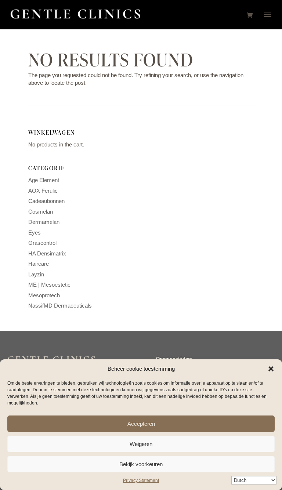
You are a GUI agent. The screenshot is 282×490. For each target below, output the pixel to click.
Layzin (36, 274)
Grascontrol (42, 243)
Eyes (34, 232)
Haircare (38, 264)
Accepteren (141, 424)
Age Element (43, 180)
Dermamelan (43, 222)
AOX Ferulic (43, 191)
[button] (271, 369)
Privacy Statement (141, 480)
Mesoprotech (44, 295)
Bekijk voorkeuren (141, 464)
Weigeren (141, 444)
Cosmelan (40, 211)
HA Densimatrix (47, 253)
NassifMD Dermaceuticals (60, 305)
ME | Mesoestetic (49, 285)
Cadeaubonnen (46, 201)
